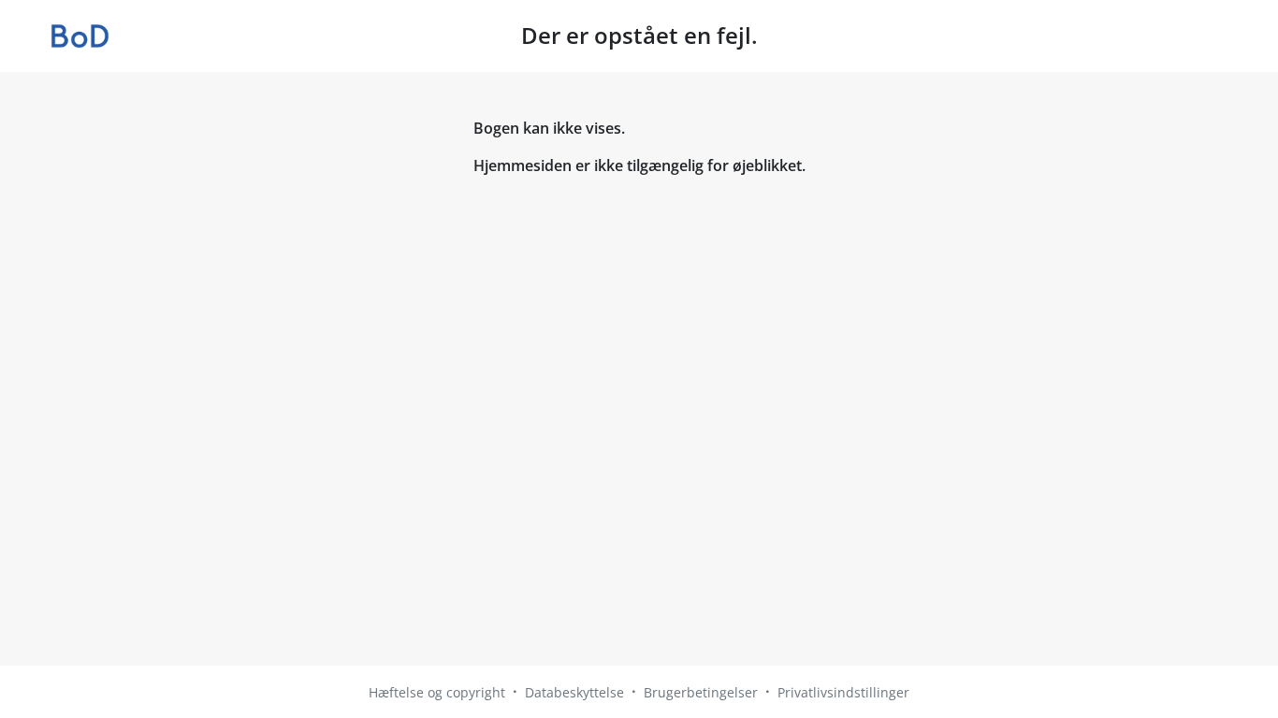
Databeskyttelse (574, 692)
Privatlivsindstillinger (843, 692)
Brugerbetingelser (701, 692)
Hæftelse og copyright (437, 692)
